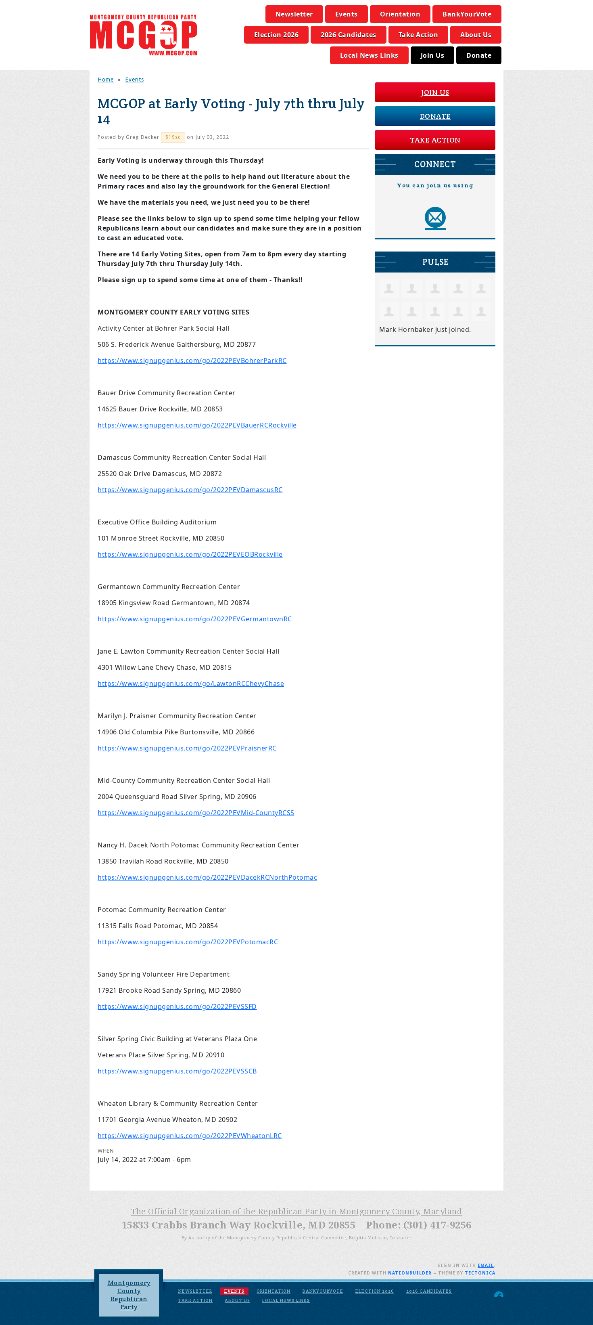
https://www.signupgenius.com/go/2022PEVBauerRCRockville (197, 425)
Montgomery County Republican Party (129, 1295)
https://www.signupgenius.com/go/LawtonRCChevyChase (191, 683)
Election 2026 (276, 34)
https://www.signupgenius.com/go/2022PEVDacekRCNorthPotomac (207, 877)
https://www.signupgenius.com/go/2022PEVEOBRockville (190, 554)
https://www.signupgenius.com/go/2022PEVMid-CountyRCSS (196, 812)
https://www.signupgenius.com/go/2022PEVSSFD (177, 1006)
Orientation (400, 14)
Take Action (418, 34)
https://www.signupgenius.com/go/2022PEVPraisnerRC (187, 748)
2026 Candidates (348, 34)
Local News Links (369, 55)
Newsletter (294, 14)
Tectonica (480, 1273)
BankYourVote (467, 14)
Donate (478, 55)
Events (346, 14)
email (486, 1265)
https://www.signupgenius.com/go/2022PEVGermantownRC (195, 618)
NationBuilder (410, 1273)
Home (106, 79)
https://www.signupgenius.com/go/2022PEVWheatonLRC (190, 1135)
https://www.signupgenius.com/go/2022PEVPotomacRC (188, 941)
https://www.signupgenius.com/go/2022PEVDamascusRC (190, 489)
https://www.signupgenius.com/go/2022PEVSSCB (177, 1071)
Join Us (433, 55)
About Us (475, 34)
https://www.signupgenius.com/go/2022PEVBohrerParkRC (192, 360)
